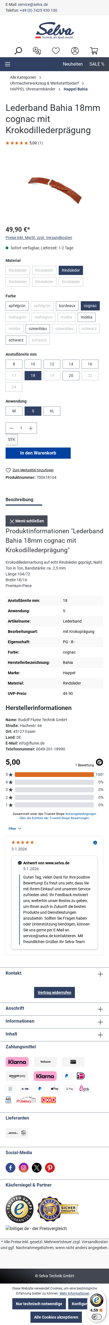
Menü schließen (29, 521)
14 (71, 364)
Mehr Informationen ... (76, 1293)
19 (55, 376)
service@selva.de (33, 4)
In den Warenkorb (38, 453)
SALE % (97, 64)
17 (17, 376)
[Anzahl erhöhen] (31, 428)
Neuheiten (73, 64)
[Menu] (7, 64)
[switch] (97, 1317)
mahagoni (19, 318)
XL (52, 411)
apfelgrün (17, 305)
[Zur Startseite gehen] (54, 30)
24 (17, 388)
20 (71, 375)
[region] (54, 189)
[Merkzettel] (54, 50)
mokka (68, 318)
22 (93, 376)
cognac (90, 305)
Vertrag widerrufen (54, 992)
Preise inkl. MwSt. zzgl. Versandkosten (39, 237)
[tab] (24, 500)
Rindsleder (19, 271)
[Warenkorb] (92, 50)
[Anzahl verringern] (11, 428)
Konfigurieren (84, 1304)
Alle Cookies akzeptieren (56, 1317)
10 (33, 364)
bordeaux (67, 305)
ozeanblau (38, 328)
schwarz (91, 329)
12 (52, 364)
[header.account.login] (73, 50)
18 (33, 375)
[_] (54, 189)
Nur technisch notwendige (39, 1304)
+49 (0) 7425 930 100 (38, 10)
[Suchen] (16, 50)
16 (90, 364)
